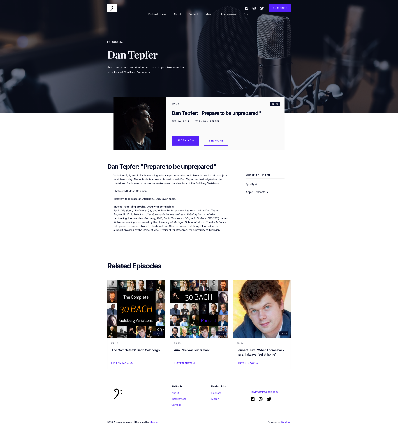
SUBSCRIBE (280, 8)
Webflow (286, 422)
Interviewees (228, 14)
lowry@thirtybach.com (264, 391)
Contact (193, 14)
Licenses (216, 393)
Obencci (154, 422)
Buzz (247, 14)
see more (216, 140)
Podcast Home (157, 14)
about (177, 14)
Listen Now (185, 140)
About (175, 393)
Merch (209, 14)
